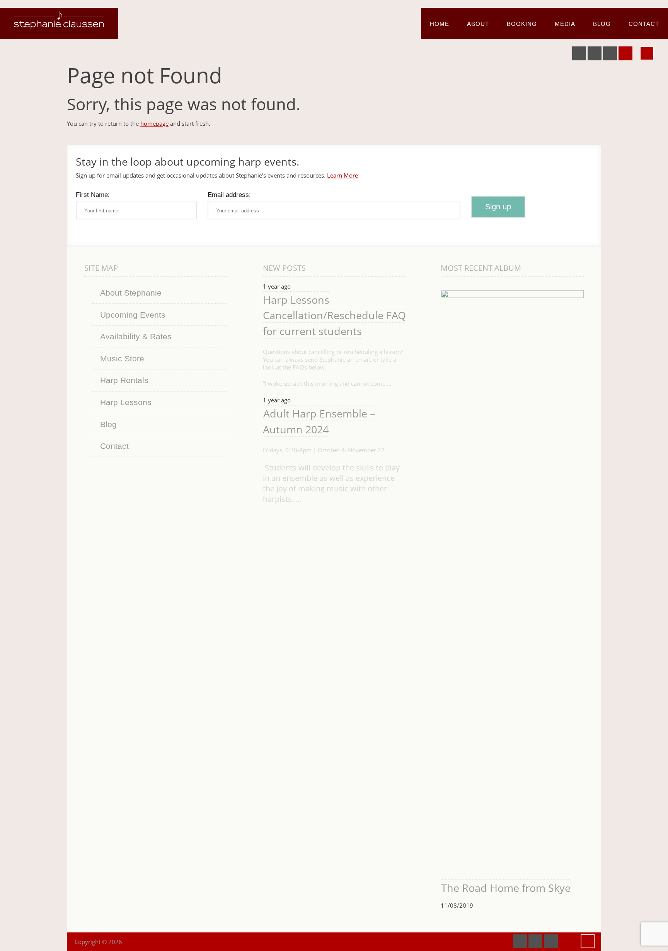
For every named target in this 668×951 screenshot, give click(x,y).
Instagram (625, 53)
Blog (602, 24)
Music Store (122, 358)
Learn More (342, 175)
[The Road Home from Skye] (512, 580)
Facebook (579, 53)
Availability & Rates (136, 336)
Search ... (647, 53)
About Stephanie (131, 292)
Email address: (229, 194)
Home (439, 24)
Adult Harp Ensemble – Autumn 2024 (319, 421)
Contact (644, 24)
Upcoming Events (132, 314)
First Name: (93, 194)
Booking (522, 24)
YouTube (595, 53)
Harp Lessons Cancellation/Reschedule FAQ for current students (334, 315)
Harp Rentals (124, 380)
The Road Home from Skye (506, 888)
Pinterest (610, 53)
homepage (154, 123)
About (478, 24)
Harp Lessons (126, 402)
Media (565, 24)
